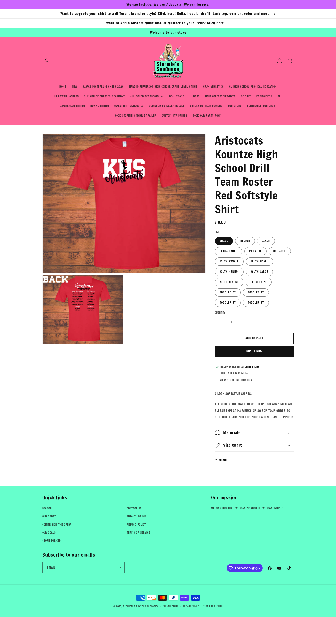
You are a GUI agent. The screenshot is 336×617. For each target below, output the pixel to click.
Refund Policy (136, 524)
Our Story (49, 516)
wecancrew (129, 606)
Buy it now (254, 351)
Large (266, 241)
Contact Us (134, 508)
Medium (245, 241)
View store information (236, 380)
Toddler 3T (228, 292)
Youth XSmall (229, 261)
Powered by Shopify (147, 606)
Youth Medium (229, 272)
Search (47, 508)
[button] (47, 61)
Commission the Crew (56, 524)
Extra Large (228, 251)
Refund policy (170, 606)
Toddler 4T (256, 292)
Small (224, 241)
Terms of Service (138, 532)
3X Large (279, 251)
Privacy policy (191, 606)
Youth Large (259, 272)
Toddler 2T (259, 282)
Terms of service (213, 606)
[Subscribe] (119, 567)
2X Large (255, 251)
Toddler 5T (228, 303)
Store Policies (52, 540)
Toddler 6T (256, 303)
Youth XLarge (229, 282)
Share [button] (223, 460)
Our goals (49, 532)
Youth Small (259, 261)
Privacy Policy (136, 516)
